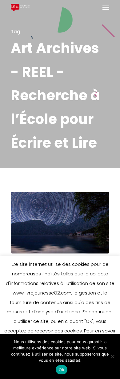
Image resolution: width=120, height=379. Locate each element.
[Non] (112, 356)
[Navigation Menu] (105, 7)
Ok (61, 369)
